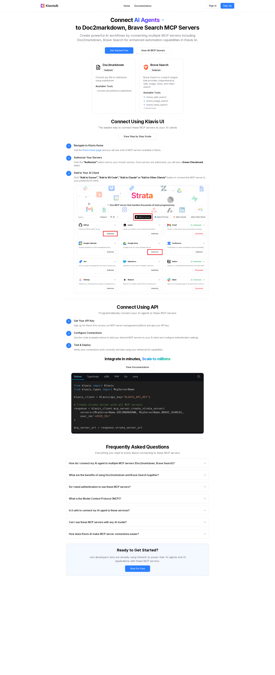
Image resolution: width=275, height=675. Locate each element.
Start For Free (137, 568)
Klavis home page (92, 150)
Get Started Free (119, 50)
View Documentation (137, 367)
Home (127, 5)
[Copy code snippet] (199, 376)
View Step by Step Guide (137, 136)
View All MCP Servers (153, 50)
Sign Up (227, 5)
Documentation (143, 5)
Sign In (213, 5)
